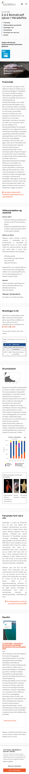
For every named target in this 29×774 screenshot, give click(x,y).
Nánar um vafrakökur (8, 761)
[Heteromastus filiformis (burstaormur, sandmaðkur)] (8, 486)
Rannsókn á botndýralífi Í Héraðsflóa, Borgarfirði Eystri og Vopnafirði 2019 (12, 194)
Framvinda (7, 22)
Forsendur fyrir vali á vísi (11, 32)
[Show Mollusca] (8, 465)
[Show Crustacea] (8, 466)
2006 (13, 327)
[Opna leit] (22, 3)
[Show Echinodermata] (19, 465)
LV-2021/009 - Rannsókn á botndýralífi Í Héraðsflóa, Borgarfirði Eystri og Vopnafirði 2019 (14, 646)
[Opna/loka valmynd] (26, 4)
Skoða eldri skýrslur (10, 720)
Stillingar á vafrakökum (14, 766)
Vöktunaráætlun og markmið (12, 25)
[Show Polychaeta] (18, 466)
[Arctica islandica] (16, 486)
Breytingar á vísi (9, 27)
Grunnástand (8, 30)
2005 (6, 327)
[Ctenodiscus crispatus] (24, 486)
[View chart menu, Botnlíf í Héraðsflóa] (25, 437)
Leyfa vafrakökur (14, 770)
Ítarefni (6, 35)
